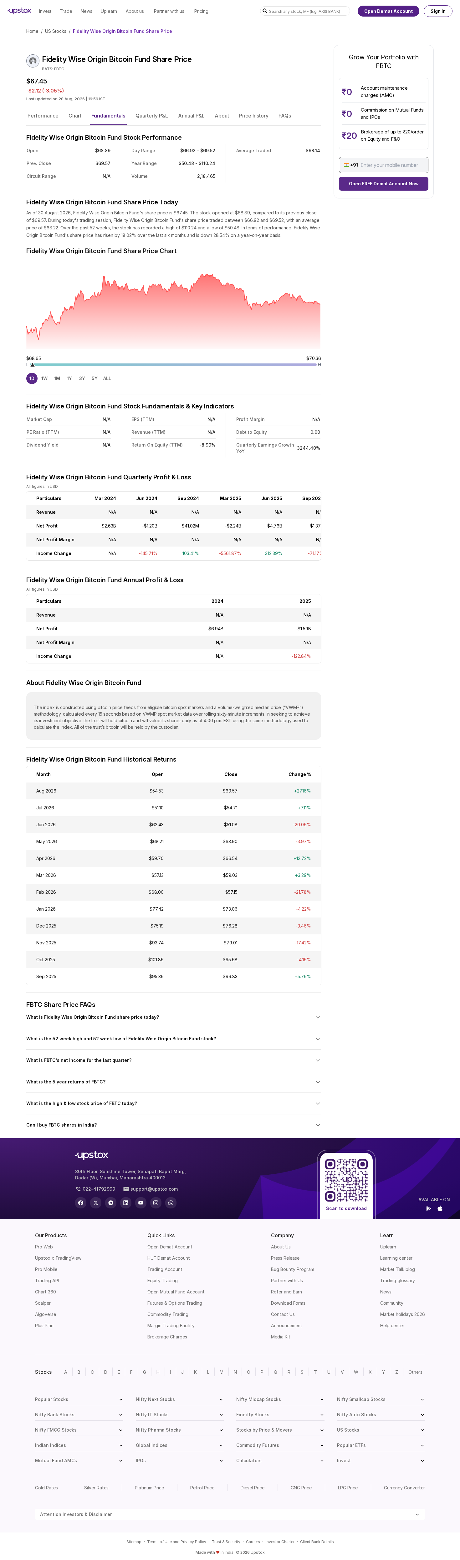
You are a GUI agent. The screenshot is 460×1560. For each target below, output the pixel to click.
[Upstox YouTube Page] (140, 1202)
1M (57, 378)
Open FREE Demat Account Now (384, 183)
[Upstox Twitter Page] (95, 1202)
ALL (107, 378)
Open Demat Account (388, 11)
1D (31, 378)
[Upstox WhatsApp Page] (170, 1202)
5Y (95, 378)
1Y (69, 378)
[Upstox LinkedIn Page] (125, 1202)
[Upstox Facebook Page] (80, 1202)
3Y (82, 378)
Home (32, 31)
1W (44, 378)
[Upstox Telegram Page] (110, 1202)
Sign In (438, 11)
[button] (43, 115)
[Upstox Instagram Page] (155, 1202)
